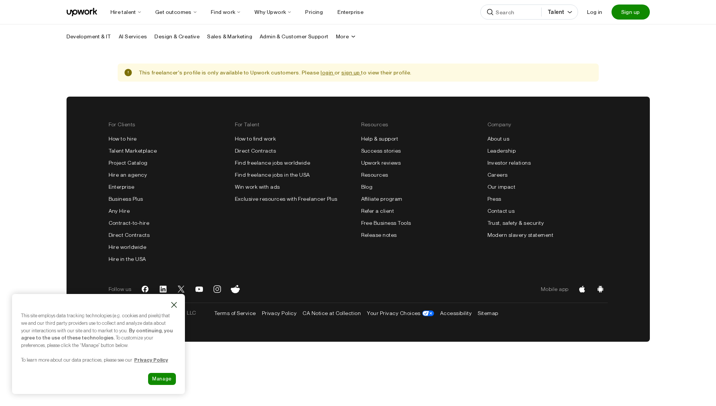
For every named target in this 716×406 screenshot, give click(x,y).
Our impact (501, 187)
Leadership (501, 151)
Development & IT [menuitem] (89, 36)
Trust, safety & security (515, 223)
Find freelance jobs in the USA (272, 175)
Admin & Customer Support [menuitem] (294, 36)
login (328, 73)
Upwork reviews (381, 163)
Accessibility (456, 313)
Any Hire (119, 211)
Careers (497, 175)
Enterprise (122, 187)
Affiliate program (382, 199)
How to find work (255, 139)
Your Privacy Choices (400, 313)
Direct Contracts (129, 235)
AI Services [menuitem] (133, 36)
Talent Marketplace (133, 151)
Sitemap (488, 313)
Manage (162, 379)
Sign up (630, 12)
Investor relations (509, 163)
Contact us (501, 211)
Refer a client (377, 211)
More (342, 36)
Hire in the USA (127, 259)
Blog (367, 187)
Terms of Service (235, 313)
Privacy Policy (279, 313)
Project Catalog (128, 163)
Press (494, 199)
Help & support (379, 139)
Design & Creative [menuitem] (177, 36)
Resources (374, 175)
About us (498, 139)
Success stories (381, 151)
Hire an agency (128, 175)
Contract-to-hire (129, 223)
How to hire (123, 139)
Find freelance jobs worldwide (272, 163)
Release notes (379, 235)
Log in (594, 12)
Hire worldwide (128, 247)
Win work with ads (257, 187)
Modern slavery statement (520, 235)
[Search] (490, 12)
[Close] (174, 305)
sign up (351, 73)
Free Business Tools (386, 223)
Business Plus (126, 199)
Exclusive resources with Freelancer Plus (286, 199)
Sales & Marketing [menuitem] (229, 36)
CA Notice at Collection (332, 313)
